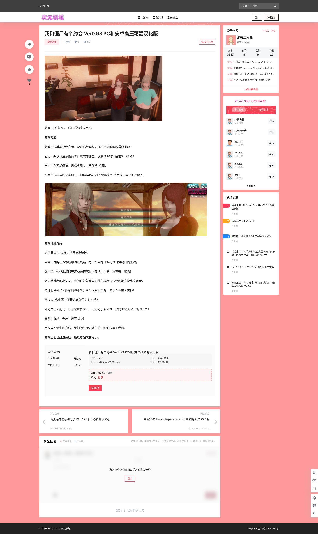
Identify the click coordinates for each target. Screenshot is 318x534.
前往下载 (208, 42)
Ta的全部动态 (251, 89)
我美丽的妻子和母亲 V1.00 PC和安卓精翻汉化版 (80, 419)
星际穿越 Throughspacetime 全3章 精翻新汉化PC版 (176, 419)
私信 (273, 30)
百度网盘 (95, 388)
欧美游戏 (51, 41)
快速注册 (271, 17)
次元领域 (65, 528)
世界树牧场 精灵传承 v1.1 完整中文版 (248, 80)
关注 (267, 30)
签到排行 (251, 186)
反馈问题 (44, 5)
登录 (257, 17)
